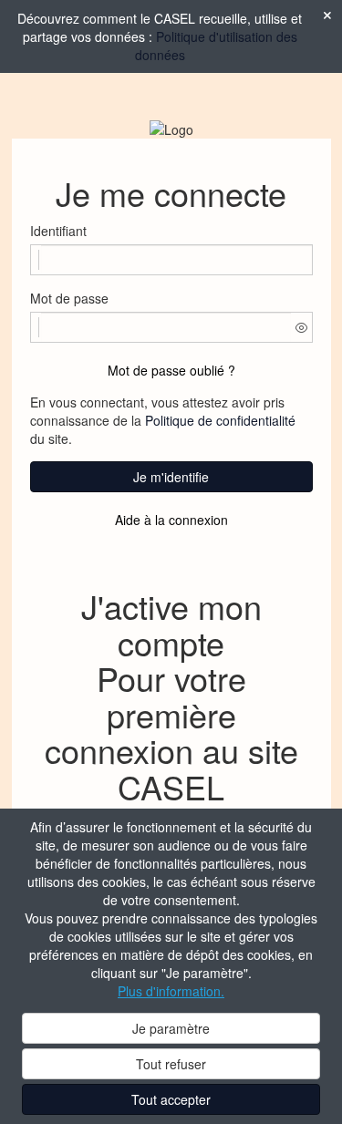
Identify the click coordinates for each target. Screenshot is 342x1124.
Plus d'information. (171, 991)
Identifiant (58, 231)
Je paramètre (171, 1028)
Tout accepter (171, 1099)
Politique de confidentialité (220, 420)
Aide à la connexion (171, 519)
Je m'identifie (171, 477)
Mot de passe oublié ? (171, 370)
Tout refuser (171, 1064)
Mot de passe (69, 298)
